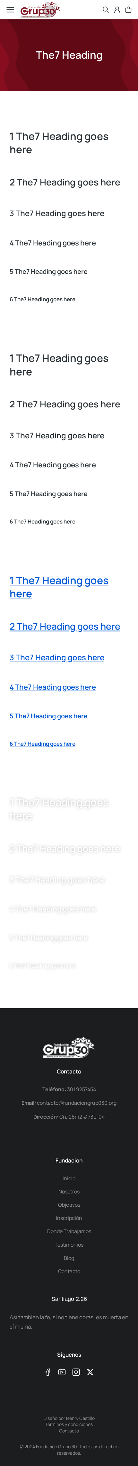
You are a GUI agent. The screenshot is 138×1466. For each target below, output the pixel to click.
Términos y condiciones (69, 1424)
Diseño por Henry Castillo (69, 1418)
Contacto (69, 1431)
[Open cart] (128, 9)
